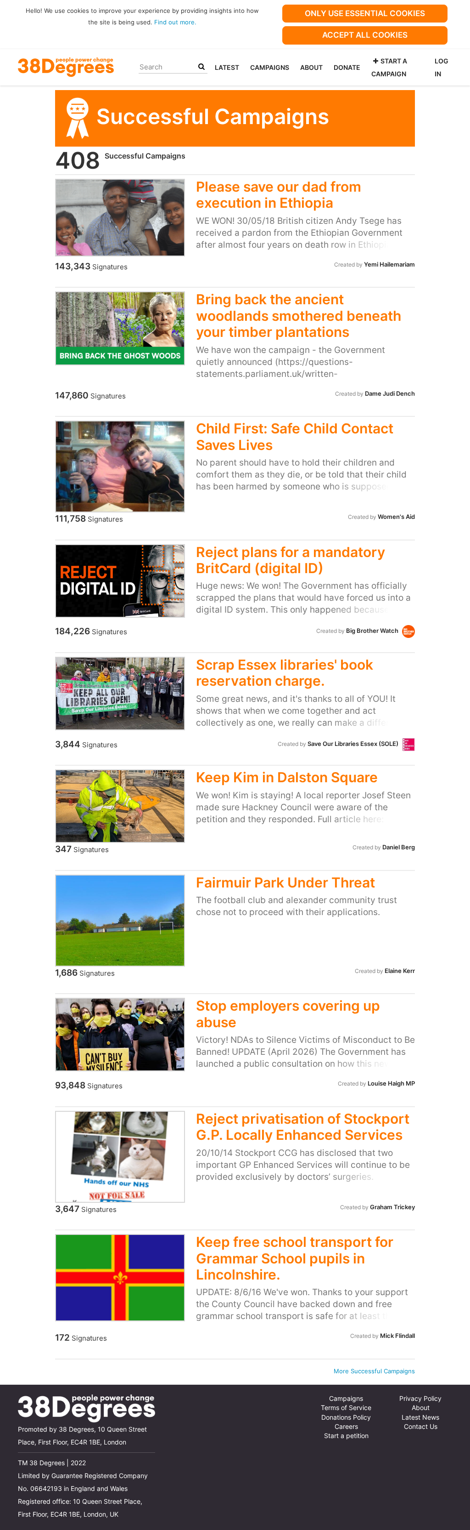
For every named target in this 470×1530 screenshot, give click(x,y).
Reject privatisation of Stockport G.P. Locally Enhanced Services (302, 1126)
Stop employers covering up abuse (288, 1013)
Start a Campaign (389, 67)
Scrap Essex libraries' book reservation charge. (284, 672)
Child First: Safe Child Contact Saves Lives (294, 436)
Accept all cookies (365, 35)
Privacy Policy (420, 1398)
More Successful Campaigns (374, 1371)
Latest (227, 67)
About (311, 67)
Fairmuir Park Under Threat (285, 882)
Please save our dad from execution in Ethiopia (278, 194)
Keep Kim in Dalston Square (287, 777)
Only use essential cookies (365, 13)
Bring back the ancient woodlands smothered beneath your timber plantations (298, 315)
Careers (346, 1426)
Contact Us (420, 1426)
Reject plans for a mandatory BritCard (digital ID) (290, 560)
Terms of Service (346, 1407)
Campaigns (269, 67)
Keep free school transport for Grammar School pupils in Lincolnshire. (294, 1258)
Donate (347, 67)
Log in (441, 67)
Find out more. (175, 22)
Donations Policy (346, 1417)
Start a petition (346, 1435)
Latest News (420, 1417)
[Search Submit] (201, 67)
